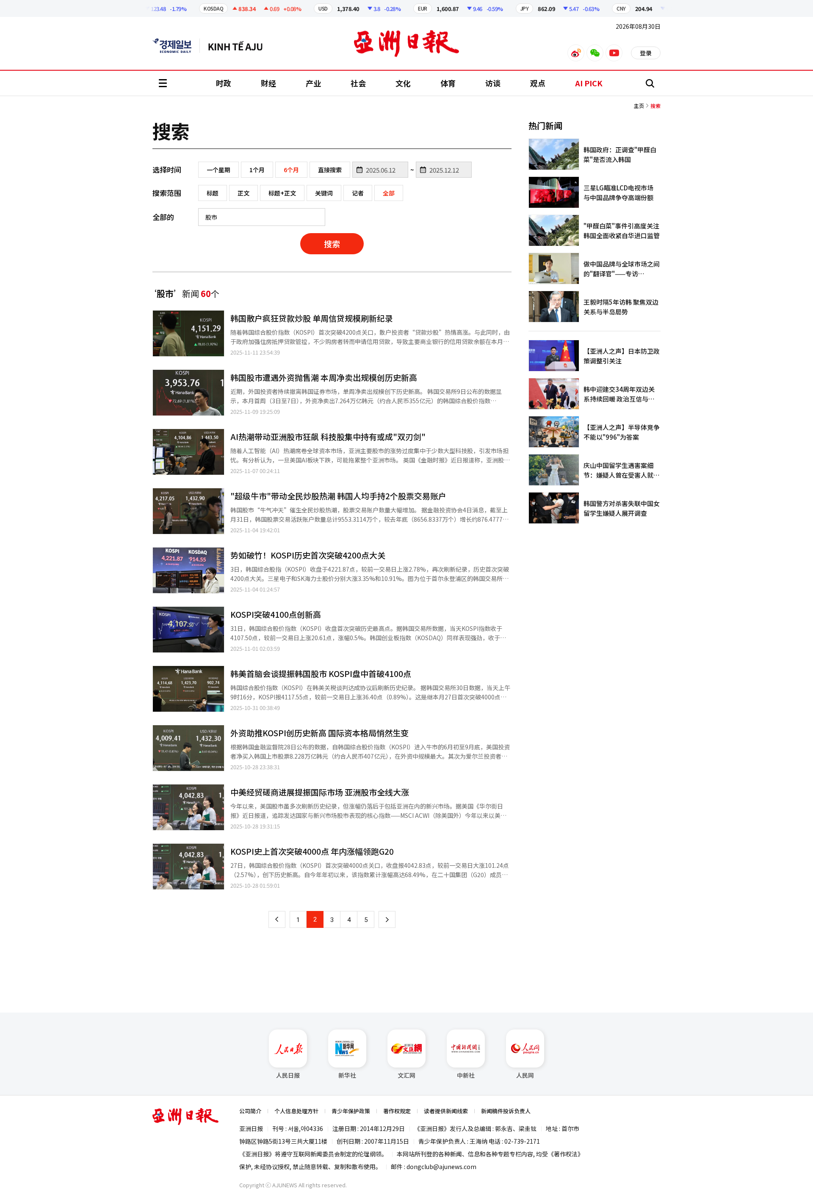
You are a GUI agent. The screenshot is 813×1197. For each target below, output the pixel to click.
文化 (403, 82)
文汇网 (406, 1075)
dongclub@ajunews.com (441, 1166)
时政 (223, 82)
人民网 (525, 1075)
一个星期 (218, 169)
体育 (448, 82)
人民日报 (288, 1075)
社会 (358, 82)
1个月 (257, 169)
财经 (268, 82)
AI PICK (589, 82)
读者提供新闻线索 (446, 1111)
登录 (646, 53)
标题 (212, 193)
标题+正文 (282, 193)
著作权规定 (397, 1111)
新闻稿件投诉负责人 (506, 1111)
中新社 (466, 1075)
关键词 (324, 193)
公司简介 (250, 1111)
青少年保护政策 (351, 1111)
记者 (358, 193)
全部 (389, 193)
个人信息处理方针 (296, 1111)
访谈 (493, 82)
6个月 (291, 169)
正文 (243, 193)
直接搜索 (330, 169)
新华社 (347, 1075)
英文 (176, 46)
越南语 (239, 46)
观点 (537, 82)
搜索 (332, 243)
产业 (313, 82)
